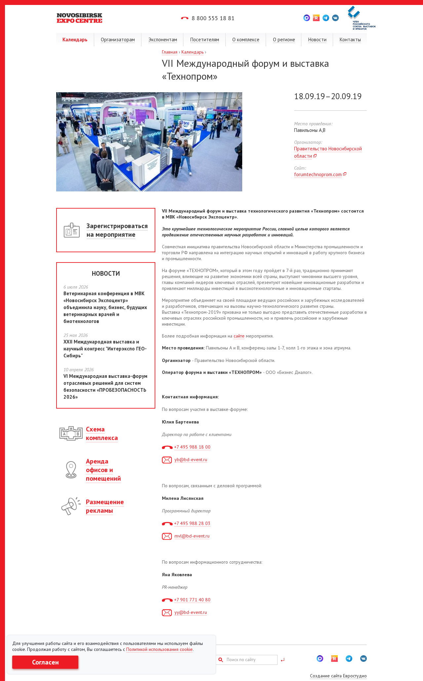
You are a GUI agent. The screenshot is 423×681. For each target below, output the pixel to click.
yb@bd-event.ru (190, 459)
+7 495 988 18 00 (192, 447)
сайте (239, 336)
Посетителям (204, 39)
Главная (169, 52)
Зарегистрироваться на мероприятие (117, 230)
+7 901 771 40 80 (192, 600)
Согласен (45, 662)
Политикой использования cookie (159, 649)
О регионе (284, 39)
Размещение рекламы (105, 506)
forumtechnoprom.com (318, 174)
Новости (317, 39)
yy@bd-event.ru (190, 612)
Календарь (75, 39)
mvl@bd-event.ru (192, 536)
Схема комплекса (102, 433)
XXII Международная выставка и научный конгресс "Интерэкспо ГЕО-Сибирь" (105, 349)
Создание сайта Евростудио (338, 676)
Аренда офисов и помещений (103, 470)
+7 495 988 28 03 (192, 523)
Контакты (350, 39)
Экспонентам (162, 39)
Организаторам (118, 39)
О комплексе (245, 39)
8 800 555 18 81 (213, 18)
